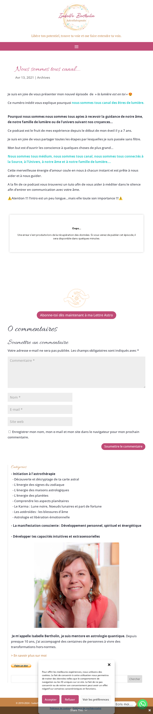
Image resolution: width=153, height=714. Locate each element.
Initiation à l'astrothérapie (34, 474)
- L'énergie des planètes (29, 495)
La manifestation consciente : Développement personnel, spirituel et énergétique (77, 525)
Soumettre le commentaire (123, 446)
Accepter (51, 699)
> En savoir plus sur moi (29, 655)
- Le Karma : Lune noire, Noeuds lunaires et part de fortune (56, 506)
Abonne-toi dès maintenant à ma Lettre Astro (76, 315)
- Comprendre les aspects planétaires (40, 501)
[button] (109, 665)
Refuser (70, 699)
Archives (43, 77)
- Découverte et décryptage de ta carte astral (45, 479)
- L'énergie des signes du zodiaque (37, 484)
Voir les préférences (96, 699)
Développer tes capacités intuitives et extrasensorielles (56, 536)
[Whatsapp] (143, 704)
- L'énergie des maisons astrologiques (40, 490)
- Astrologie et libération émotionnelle (40, 517)
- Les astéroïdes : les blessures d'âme (39, 512)
